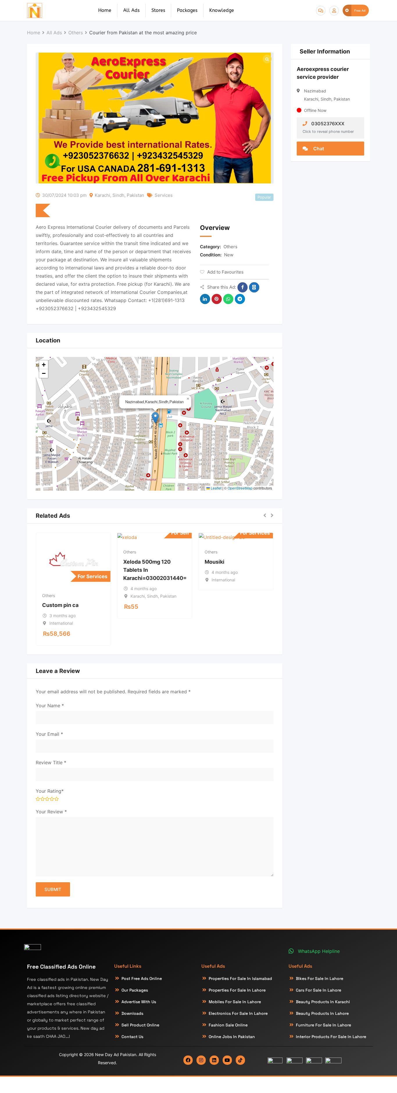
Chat (318, 148)
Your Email (49, 734)
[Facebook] (188, 1060)
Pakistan (135, 195)
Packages (187, 10)
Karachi (102, 195)
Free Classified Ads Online (61, 966)
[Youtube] (227, 1060)
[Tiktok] (240, 1060)
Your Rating (50, 791)
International (61, 623)
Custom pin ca (60, 605)
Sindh (118, 195)
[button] (155, 418)
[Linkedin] (214, 1060)
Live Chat (321, 10)
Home (104, 10)
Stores (158, 10)
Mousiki (214, 562)
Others (230, 246)
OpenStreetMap (240, 487)
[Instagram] (201, 1060)
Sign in (334, 10)
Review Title (51, 762)
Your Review (51, 812)
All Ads (131, 10)
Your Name (50, 705)
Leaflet (215, 487)
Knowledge (221, 10)
